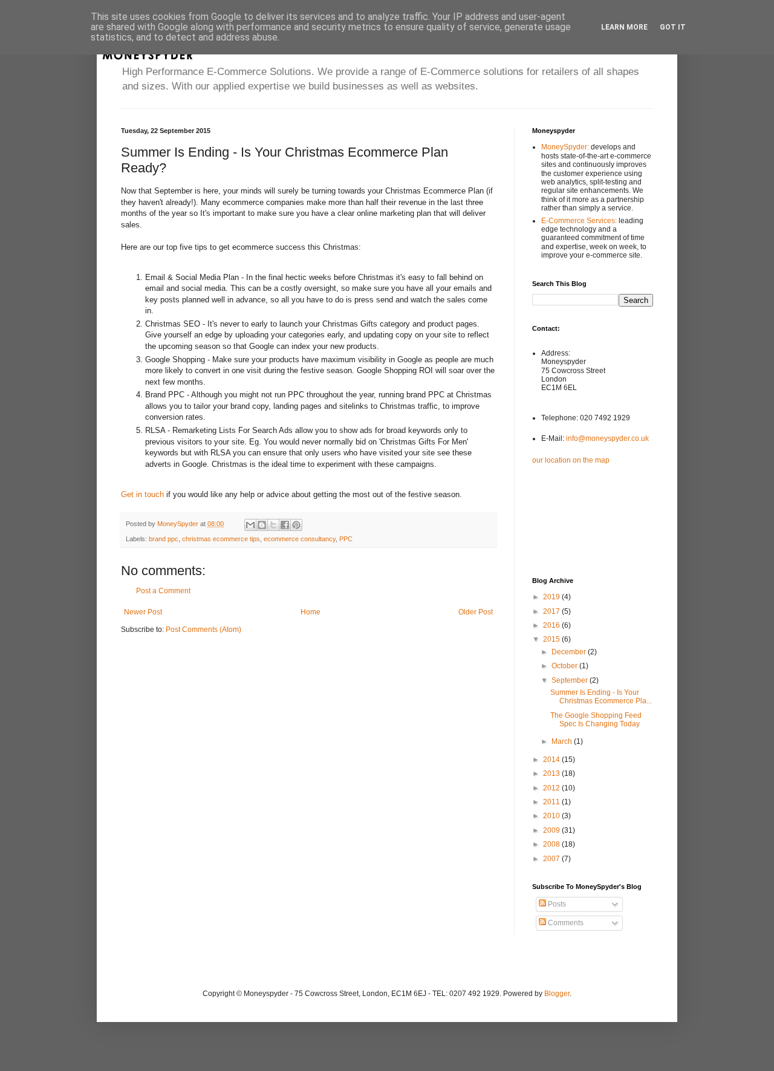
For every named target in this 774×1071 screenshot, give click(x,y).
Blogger (557, 993)
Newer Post (143, 612)
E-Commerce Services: (580, 220)
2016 (552, 625)
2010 (552, 816)
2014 (552, 759)
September (570, 680)
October (565, 666)
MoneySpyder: (566, 147)
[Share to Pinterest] (296, 525)
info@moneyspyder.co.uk (607, 438)
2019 (552, 597)
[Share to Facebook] (285, 525)
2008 (552, 844)
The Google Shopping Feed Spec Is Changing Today (596, 719)
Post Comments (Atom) (203, 629)
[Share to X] (273, 525)
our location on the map (571, 460)
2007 (552, 859)
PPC (346, 538)
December (569, 652)
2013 (552, 773)
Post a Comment (163, 591)
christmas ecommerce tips (221, 538)
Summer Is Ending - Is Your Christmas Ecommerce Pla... (601, 696)
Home (310, 612)
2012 (552, 788)
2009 (552, 830)
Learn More (624, 27)
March (562, 741)
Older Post (475, 612)
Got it (673, 27)
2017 (552, 611)
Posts (556, 904)
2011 (552, 802)
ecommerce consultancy (300, 538)
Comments (565, 923)
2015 (552, 639)
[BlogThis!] (262, 525)
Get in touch (142, 494)
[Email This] (250, 525)
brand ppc (163, 538)
